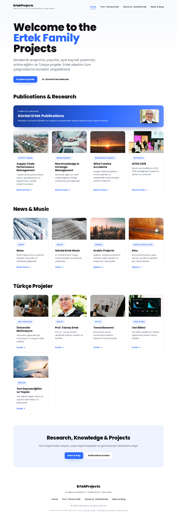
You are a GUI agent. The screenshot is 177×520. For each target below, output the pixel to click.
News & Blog (157, 6)
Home (93, 6)
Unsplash (86, 510)
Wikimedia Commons (107, 510)
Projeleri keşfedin (25, 79)
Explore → (98, 267)
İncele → (21, 347)
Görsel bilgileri (122, 510)
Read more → (24, 267)
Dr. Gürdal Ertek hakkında (55, 79)
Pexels (93, 510)
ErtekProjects (23, 5)
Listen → (59, 267)
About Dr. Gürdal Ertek (134, 6)
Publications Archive (98, 455)
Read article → (24, 190)
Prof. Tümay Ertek (110, 6)
